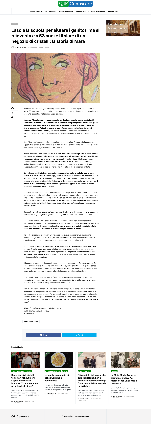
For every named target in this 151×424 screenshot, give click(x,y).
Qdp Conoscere (20, 416)
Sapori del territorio (53, 371)
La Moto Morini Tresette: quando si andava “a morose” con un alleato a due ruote (124, 379)
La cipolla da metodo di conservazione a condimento (57, 378)
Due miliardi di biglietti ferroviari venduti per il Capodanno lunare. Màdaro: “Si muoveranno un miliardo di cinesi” (24, 380)
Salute (80, 371)
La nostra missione (82, 416)
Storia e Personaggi (31, 321)
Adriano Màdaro (18, 371)
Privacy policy (67, 416)
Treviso (14, 24)
